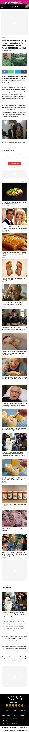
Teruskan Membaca (14, 163)
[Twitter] (13, 705)
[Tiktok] (16, 705)
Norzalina (5, 50)
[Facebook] (7, 705)
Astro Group (25, 730)
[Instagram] (10, 705)
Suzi (3, 619)
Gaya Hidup (9, 37)
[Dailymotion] (22, 705)
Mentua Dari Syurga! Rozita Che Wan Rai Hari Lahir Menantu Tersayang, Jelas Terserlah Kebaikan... (14, 659)
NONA (3, 37)
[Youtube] (19, 705)
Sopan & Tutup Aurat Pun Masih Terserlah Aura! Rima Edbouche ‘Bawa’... (14, 615)
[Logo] (14, 698)
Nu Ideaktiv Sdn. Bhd (13, 730)
